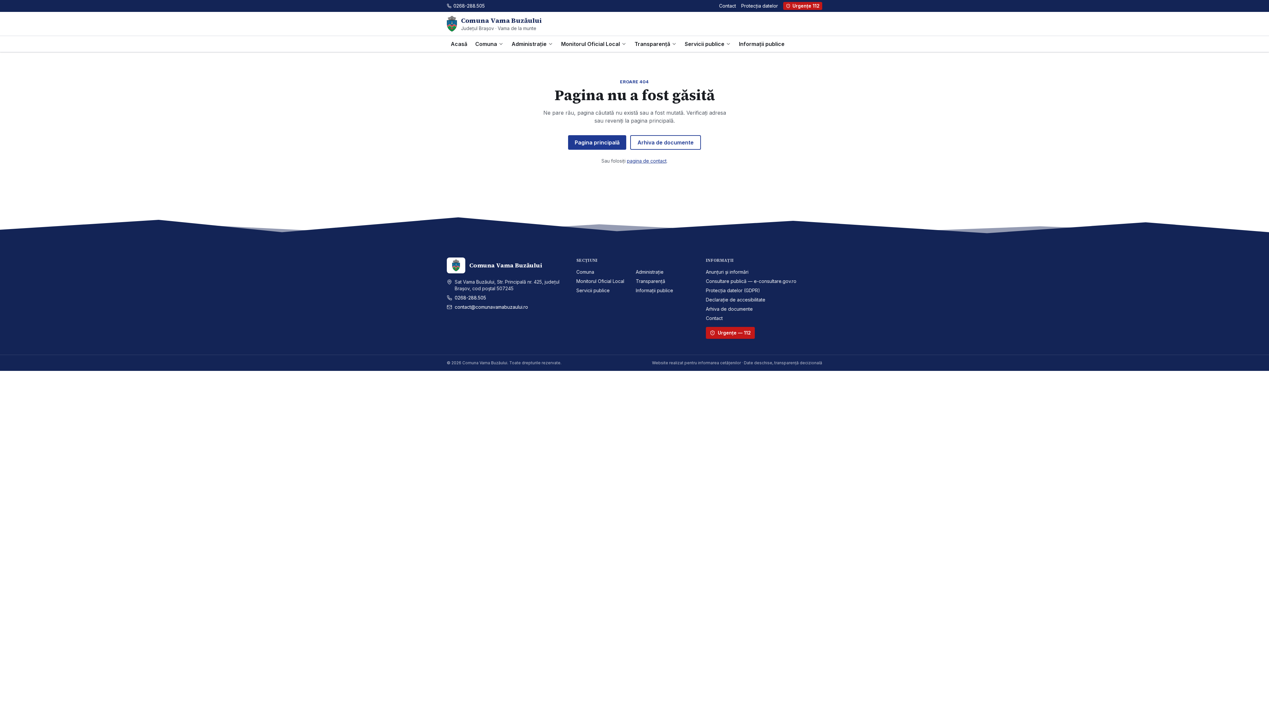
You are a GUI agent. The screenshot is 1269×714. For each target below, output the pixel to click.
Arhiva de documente (665, 142)
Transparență (652, 44)
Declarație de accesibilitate (735, 299)
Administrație (529, 44)
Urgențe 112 (806, 6)
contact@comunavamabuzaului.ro (491, 307)
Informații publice (762, 44)
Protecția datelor (759, 6)
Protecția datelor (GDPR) (733, 290)
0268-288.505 (470, 297)
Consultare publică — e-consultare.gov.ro (751, 281)
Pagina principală (597, 142)
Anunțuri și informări (727, 272)
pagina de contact (647, 161)
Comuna (486, 44)
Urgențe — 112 (734, 333)
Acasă (459, 44)
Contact (727, 6)
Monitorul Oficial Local (590, 44)
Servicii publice (704, 44)
